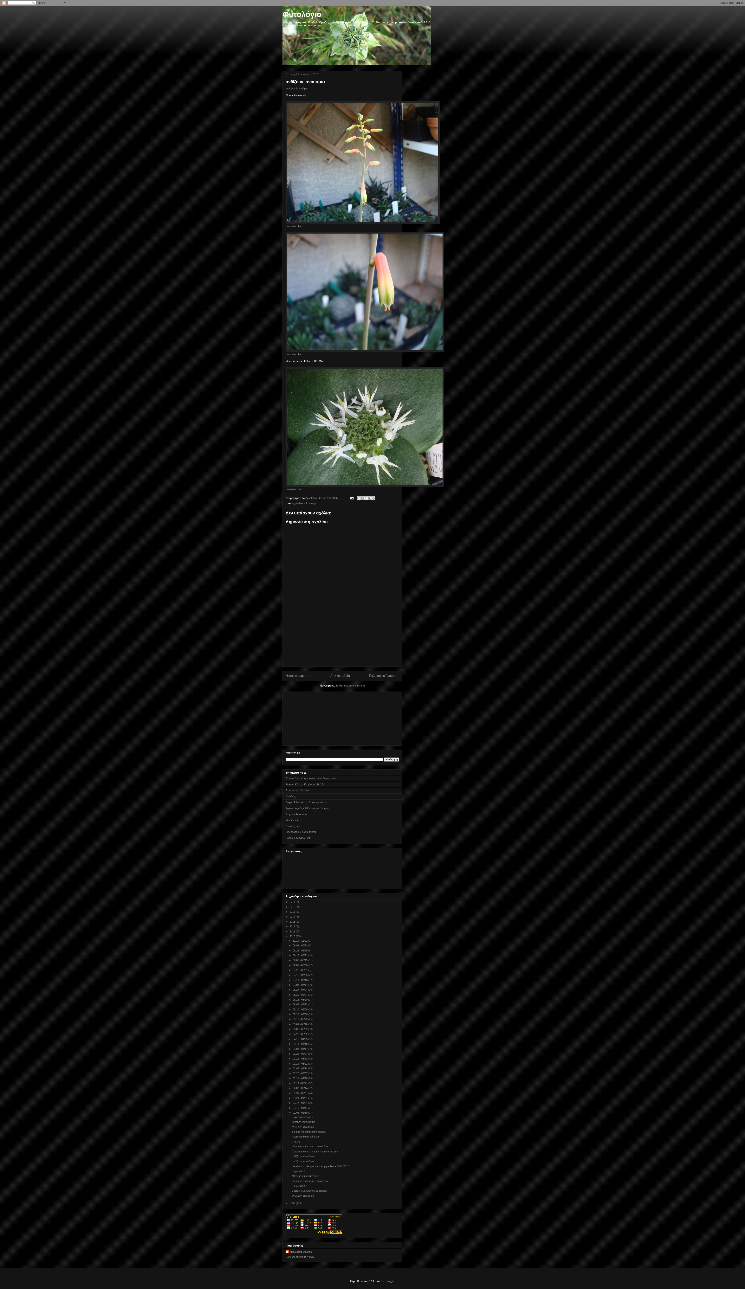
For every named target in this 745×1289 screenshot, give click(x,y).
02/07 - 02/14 (300, 1088)
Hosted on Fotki (294, 226)
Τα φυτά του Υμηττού (297, 790)
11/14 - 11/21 (300, 940)
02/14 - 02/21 (300, 1083)
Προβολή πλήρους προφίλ (300, 1256)
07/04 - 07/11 (300, 984)
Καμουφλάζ (298, 1171)
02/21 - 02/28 (300, 1078)
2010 (293, 936)
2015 (293, 911)
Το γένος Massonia (296, 814)
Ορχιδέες (291, 796)
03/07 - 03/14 (300, 1068)
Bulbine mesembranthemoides (309, 1131)
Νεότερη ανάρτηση (298, 675)
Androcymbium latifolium (306, 1136)
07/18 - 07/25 (300, 975)
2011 (293, 931)
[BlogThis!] (362, 498)
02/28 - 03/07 (300, 1073)
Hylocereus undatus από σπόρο (310, 1146)
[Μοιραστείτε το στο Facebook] (370, 498)
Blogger (390, 1281)
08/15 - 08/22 (300, 955)
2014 (293, 916)
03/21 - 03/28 (300, 1058)
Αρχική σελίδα (340, 675)
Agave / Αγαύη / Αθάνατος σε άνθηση (307, 808)
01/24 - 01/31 (300, 1098)
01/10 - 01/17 (300, 1107)
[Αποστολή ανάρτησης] (351, 498)
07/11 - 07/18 (300, 980)
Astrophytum (293, 826)
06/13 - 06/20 (300, 999)
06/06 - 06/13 (300, 1004)
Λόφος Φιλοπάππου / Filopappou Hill (306, 802)
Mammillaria (292, 820)
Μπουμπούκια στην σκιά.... (307, 1176)
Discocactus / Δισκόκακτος (301, 831)
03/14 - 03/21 (300, 1063)
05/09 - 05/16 (300, 1024)
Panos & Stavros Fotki (298, 837)
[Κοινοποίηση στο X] (366, 498)
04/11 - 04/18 (300, 1043)
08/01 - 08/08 (300, 965)
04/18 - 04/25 (300, 1039)
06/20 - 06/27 (300, 994)
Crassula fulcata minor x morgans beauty (315, 1151)
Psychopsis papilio (302, 1117)
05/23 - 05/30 (300, 1014)
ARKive (296, 1141)
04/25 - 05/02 (300, 1034)
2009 (293, 1203)
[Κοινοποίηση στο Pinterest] (373, 498)
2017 (293, 901)
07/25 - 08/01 (300, 970)
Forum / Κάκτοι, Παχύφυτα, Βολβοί (305, 784)
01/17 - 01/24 (300, 1102)
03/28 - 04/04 (300, 1053)
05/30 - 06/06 (300, 1009)
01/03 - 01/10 (300, 1112)
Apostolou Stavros (300, 1251)
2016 (293, 907)
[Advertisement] (342, 639)
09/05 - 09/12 (300, 945)
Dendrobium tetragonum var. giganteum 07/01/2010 (320, 1166)
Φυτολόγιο (301, 14)
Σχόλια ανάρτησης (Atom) (350, 685)
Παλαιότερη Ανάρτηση (384, 675)
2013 (293, 921)
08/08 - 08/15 (300, 960)
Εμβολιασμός (299, 1185)
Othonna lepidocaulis (303, 1121)
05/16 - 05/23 (300, 1019)
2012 (293, 926)
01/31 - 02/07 (300, 1093)
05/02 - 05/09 (300, 1029)
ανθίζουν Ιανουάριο (297, 88)
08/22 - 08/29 (300, 950)
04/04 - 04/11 (300, 1048)
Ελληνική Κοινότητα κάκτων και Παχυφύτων (311, 778)
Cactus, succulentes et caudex (309, 1190)
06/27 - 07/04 (300, 989)
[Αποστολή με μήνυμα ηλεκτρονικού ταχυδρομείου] (359, 498)
